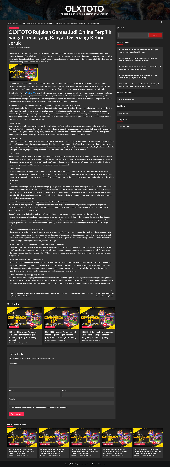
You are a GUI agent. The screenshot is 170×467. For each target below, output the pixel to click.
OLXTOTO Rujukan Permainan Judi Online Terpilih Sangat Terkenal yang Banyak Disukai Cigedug (97, 335)
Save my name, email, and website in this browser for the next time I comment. (39, 407)
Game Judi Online (13, 28)
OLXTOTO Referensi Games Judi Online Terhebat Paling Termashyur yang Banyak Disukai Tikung (137, 76)
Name (11, 390)
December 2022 (123, 113)
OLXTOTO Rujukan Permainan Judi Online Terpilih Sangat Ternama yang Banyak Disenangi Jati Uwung (60, 335)
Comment (13, 363)
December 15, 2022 (21, 47)
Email (64, 390)
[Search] (162, 22)
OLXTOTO (84, 8)
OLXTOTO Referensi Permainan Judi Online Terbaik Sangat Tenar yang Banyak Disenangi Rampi (88, 293)
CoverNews (91, 464)
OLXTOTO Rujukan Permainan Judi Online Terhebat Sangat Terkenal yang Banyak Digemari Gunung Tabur (138, 85)
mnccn (12, 47)
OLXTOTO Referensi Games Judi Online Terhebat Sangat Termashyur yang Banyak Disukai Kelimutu (34, 293)
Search (120, 28)
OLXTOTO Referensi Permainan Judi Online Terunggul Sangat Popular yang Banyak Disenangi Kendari (139, 68)
